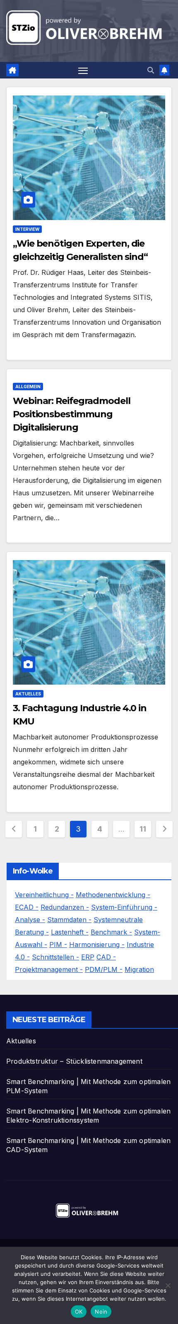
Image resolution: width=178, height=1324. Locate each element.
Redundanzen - (65, 907)
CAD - (106, 957)
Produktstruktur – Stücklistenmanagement (74, 1061)
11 (143, 829)
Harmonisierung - (97, 944)
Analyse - (30, 919)
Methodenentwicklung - (113, 895)
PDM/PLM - (104, 969)
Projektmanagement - (49, 969)
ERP (87, 957)
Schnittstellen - (55, 957)
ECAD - (26, 907)
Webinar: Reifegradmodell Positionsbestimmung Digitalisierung (71, 414)
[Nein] (168, 1285)
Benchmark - (111, 932)
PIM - (58, 944)
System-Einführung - (124, 907)
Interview (27, 229)
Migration (139, 969)
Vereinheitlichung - (44, 895)
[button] (150, 70)
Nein (101, 1311)
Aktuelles (28, 693)
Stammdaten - (69, 919)
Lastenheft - (70, 932)
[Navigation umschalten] (83, 70)
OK (79, 1311)
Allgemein (28, 386)
